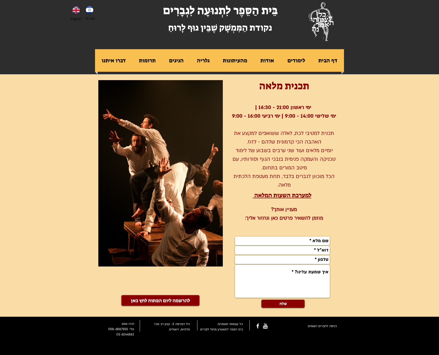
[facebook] (258, 326)
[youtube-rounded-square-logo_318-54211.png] (265, 326)
